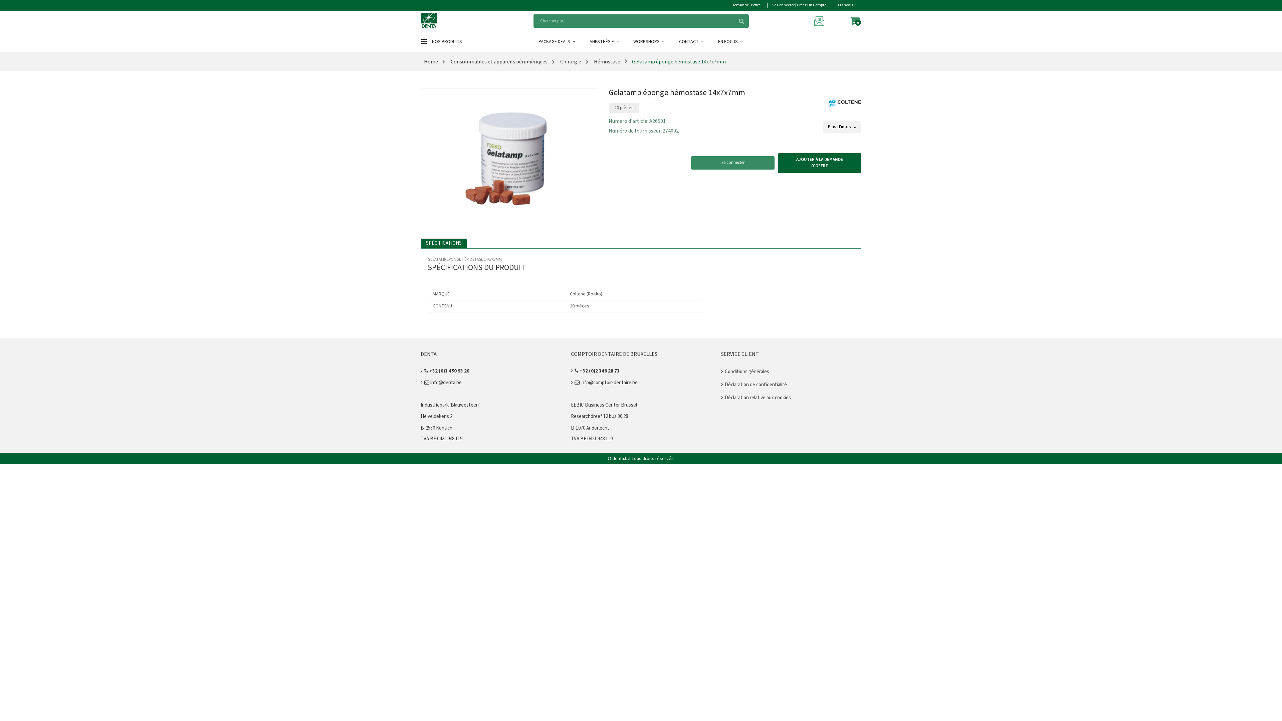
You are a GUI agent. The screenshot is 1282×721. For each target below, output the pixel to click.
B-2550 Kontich (436, 428)
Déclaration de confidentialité (756, 384)
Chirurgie (570, 61)
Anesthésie (602, 41)
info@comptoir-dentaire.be (609, 382)
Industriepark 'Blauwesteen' (450, 405)
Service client (740, 354)
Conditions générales (747, 371)
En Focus (728, 41)
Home (431, 61)
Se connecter (732, 163)
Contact (689, 41)
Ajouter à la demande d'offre (819, 163)
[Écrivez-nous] (820, 20)
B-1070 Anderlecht (590, 428)
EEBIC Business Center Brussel (604, 405)
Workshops (647, 41)
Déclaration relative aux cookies (758, 397)
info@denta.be (445, 382)
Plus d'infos (840, 127)
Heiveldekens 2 (436, 416)
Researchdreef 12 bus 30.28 (599, 416)
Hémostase (606, 61)
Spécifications (444, 243)
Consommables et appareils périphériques (499, 61)
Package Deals (555, 41)
